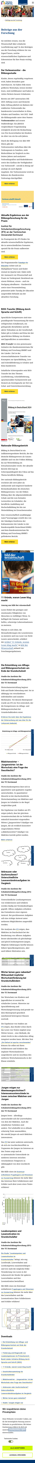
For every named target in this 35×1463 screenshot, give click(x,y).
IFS (17, 929)
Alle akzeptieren (17, 1448)
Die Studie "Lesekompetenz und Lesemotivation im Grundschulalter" (13, 1256)
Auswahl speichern (17, 1455)
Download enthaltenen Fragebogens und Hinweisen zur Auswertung (17, 1175)
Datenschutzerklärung (17, 1430)
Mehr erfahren (9, 184)
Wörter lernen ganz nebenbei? (14, 1398)
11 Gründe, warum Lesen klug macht (17, 1367)
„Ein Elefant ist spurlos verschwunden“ (16, 1042)
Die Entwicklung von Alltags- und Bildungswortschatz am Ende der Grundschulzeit (14, 1345)
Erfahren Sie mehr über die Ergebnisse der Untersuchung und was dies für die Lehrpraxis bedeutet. (16, 720)
